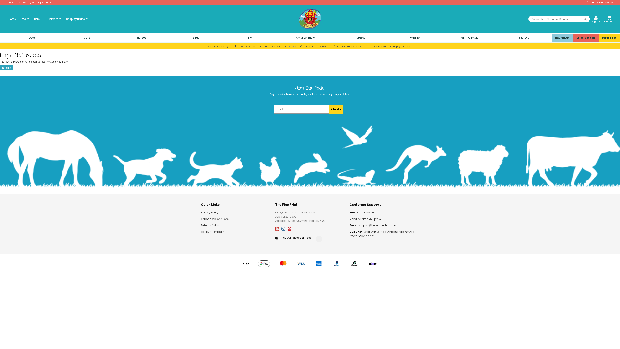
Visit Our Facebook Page (296, 238)
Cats (87, 38)
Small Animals (305, 38)
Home (12, 19)
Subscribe (335, 109)
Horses (141, 38)
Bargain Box (609, 37)
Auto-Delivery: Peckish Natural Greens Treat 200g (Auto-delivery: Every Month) (21, 335)
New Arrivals (562, 37)
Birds (196, 38)
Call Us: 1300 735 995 (602, 2)
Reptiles (360, 38)
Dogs (32, 38)
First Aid (524, 38)
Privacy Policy (209, 212)
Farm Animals (469, 38)
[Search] (585, 19)
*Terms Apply (293, 46)
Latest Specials (586, 37)
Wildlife (415, 38)
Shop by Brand (77, 19)
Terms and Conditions (215, 219)
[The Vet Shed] (310, 18)
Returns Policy (210, 225)
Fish (250, 38)
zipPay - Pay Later (212, 232)
